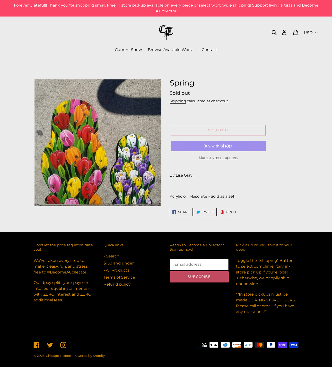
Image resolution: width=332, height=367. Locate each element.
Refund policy (117, 284)
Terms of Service (119, 277)
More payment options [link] (218, 157)
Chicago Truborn (59, 356)
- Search (111, 256)
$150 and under (119, 263)
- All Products (116, 270)
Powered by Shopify (89, 356)
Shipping (178, 101)
